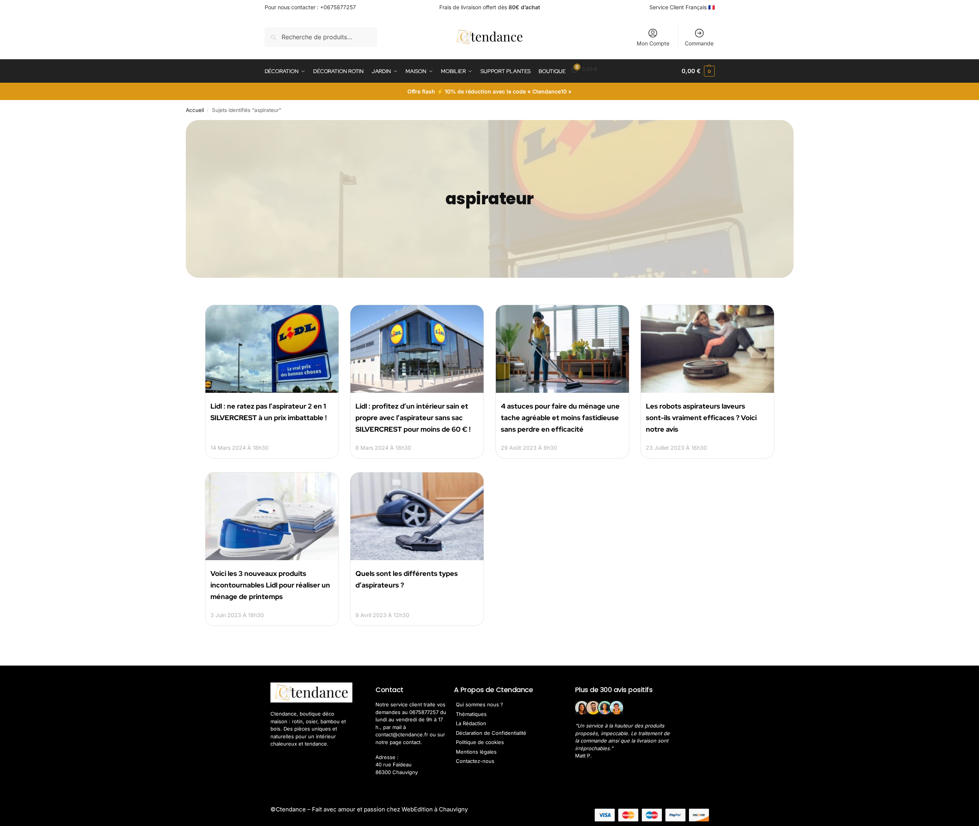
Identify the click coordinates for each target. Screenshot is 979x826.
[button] (698, 71)
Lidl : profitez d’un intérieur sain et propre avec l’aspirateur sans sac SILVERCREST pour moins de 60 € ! (412, 418)
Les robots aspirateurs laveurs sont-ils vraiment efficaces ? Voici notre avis (701, 418)
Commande (699, 43)
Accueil (195, 110)
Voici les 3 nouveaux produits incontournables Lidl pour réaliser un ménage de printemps (270, 585)
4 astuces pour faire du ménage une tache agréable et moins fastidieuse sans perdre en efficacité (560, 418)
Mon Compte (653, 43)
